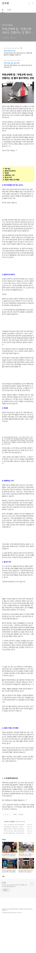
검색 (29, 3)
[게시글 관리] (9, 814)
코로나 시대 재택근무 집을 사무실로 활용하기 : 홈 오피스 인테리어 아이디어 (14, 825)
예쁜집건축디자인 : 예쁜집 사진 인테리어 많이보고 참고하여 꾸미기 (14, 829)
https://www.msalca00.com (12, 48)
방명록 (9, 10)
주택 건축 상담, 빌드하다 (12, 63)
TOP (32, 909)
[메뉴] (32, 3)
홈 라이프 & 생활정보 (9, 821)
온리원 (5, 3)
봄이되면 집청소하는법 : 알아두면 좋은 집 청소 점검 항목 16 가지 (14, 834)
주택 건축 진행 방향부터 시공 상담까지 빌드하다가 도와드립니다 (18, 66)
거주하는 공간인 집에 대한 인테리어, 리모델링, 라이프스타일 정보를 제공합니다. (14, 885)
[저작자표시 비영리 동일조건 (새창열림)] (20, 814)
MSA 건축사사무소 (10, 51)
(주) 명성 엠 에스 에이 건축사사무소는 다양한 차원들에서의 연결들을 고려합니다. (18, 54)
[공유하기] (7, 814)
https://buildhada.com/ (10, 60)
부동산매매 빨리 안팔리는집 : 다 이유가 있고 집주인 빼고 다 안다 (14, 827)
